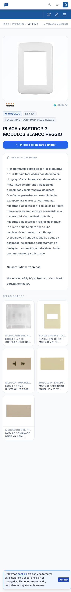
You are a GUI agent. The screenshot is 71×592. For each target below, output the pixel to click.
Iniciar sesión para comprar (38, 144)
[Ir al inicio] (65, 4)
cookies (22, 574)
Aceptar (63, 579)
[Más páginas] (58, 5)
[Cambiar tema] (50, 5)
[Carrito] (48, 14)
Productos (18, 23)
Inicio (6, 23)
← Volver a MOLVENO (55, 24)
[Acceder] (56, 14)
